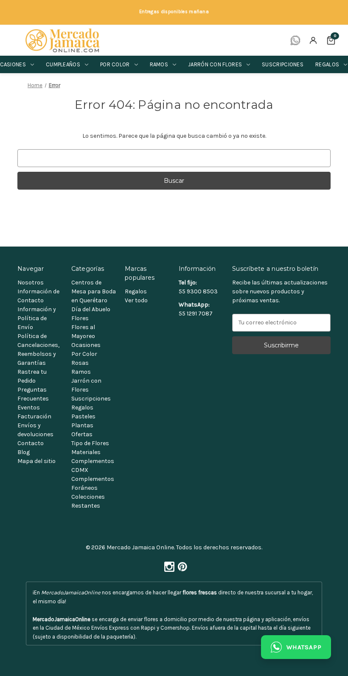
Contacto (30, 443)
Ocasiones (86, 345)
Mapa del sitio (36, 461)
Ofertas (82, 434)
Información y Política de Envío (36, 318)
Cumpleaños (63, 64)
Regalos (82, 407)
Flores (80, 318)
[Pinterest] (180, 564)
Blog (23, 452)
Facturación (34, 416)
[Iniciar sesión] (313, 40)
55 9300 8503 (198, 291)
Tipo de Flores (90, 443)
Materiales (86, 452)
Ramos (159, 64)
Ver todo (136, 300)
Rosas (80, 362)
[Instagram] (167, 564)
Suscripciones (282, 64)
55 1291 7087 (196, 313)
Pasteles (83, 416)
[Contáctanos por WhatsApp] (295, 40)
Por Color (84, 354)
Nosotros (30, 282)
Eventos (28, 407)
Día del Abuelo (90, 309)
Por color (115, 64)
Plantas (82, 425)
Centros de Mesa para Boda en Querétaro (93, 291)
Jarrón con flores (215, 64)
